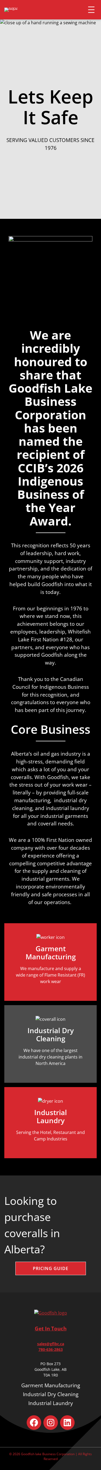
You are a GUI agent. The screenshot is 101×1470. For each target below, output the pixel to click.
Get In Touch (51, 1328)
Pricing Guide (50, 1268)
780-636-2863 (51, 1349)
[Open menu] (91, 9)
